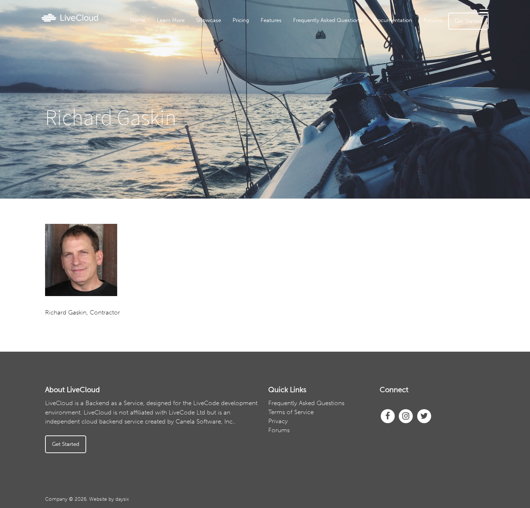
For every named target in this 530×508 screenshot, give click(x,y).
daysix (122, 499)
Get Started (468, 21)
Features (271, 20)
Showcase (208, 20)
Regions (291, 95)
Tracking (291, 106)
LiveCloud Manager (291, 50)
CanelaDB (291, 39)
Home (137, 20)
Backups (291, 83)
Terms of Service (291, 412)
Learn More (171, 20)
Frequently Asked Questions (327, 20)
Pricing (241, 20)
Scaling (291, 128)
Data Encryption (291, 72)
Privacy (278, 421)
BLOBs (291, 117)
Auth (290, 61)
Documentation (393, 20)
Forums (433, 20)
